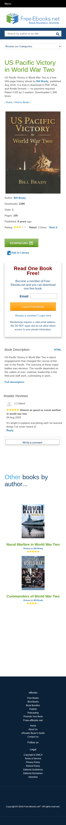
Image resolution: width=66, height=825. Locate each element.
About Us (33, 729)
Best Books (33, 701)
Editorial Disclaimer (33, 773)
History (26, 548)
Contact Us (32, 737)
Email (24, 296)
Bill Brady (42, 81)
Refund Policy (33, 766)
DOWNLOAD (19, 243)
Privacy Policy (33, 762)
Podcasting (33, 713)
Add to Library (20, 252)
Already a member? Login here (33, 315)
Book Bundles (33, 705)
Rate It (53, 227)
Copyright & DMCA (33, 755)
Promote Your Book (33, 716)
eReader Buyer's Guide (33, 733)
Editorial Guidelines (33, 769)
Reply (10, 430)
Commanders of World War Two (33, 596)
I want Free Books (33, 306)
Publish (33, 709)
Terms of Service (33, 758)
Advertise (33, 777)
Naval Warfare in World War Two (33, 544)
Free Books (33, 698)
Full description (14, 381)
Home (33, 725)
